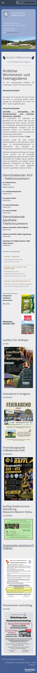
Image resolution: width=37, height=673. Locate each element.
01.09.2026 (6, 609)
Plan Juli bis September (11, 90)
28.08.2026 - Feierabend (11, 256)
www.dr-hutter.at (8, 187)
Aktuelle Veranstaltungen (11, 251)
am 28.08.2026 (7, 397)
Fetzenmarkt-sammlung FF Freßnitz (18, 547)
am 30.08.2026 (7, 454)
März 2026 (6, 304)
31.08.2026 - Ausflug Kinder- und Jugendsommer (15, 267)
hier (28, 136)
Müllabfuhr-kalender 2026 (9, 322)
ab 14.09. (6, 344)
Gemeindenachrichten (10, 294)
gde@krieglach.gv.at (12, 32)
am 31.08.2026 (7, 515)
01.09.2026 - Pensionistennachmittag (17, 281)
